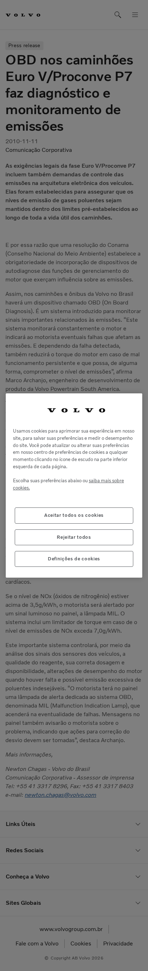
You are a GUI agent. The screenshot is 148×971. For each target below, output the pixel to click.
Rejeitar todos (74, 537)
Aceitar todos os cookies (74, 515)
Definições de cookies (74, 558)
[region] (74, 485)
